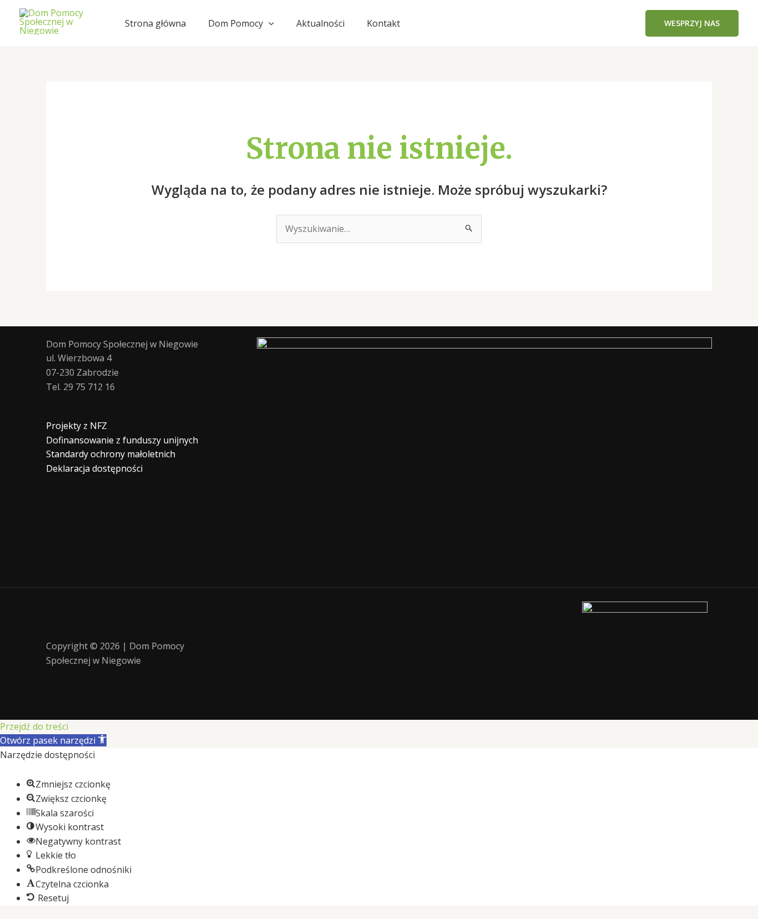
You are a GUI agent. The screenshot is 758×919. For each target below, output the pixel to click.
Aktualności (320, 23)
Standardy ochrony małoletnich (110, 454)
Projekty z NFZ (76, 426)
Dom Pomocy (235, 23)
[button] (268, 23)
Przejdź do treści (34, 726)
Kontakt (383, 23)
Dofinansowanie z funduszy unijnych (122, 440)
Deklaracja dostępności (94, 468)
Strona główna (155, 23)
